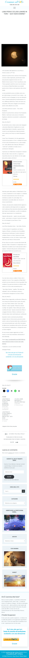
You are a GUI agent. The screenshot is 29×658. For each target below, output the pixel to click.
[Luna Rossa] (7, 254)
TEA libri (15, 176)
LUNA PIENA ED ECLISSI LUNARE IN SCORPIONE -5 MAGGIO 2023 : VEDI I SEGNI (7, 415)
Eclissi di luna (9, 426)
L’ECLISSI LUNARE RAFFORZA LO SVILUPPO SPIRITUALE (19, 400)
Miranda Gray (16, 254)
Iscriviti (9, 477)
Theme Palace (23, 656)
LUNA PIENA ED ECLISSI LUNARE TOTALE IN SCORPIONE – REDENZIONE (6, 402)
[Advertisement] (14, 29)
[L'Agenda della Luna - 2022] (7, 161)
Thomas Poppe (16, 163)
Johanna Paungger (17, 161)
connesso (10, 452)
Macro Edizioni (16, 262)
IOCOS (21, 654)
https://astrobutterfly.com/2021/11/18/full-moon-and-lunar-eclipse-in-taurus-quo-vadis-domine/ (13, 341)
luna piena (15, 426)
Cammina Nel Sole (10, 652)
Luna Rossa (16, 256)
